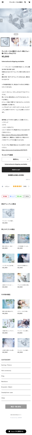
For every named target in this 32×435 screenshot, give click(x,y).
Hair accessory (6, 370)
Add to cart (16, 170)
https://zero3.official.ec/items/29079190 (15, 135)
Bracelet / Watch (6, 387)
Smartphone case (7, 392)
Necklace (4, 381)
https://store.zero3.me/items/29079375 (14, 150)
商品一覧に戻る (16, 407)
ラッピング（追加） (7, 155)
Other (3, 398)
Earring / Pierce (6, 365)
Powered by (14, 417)
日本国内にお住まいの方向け (16, 175)
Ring (2, 376)
